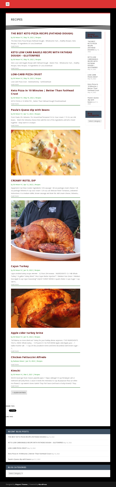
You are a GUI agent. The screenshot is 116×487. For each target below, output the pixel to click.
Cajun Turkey (20, 266)
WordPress (43, 484)
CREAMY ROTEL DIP (23, 180)
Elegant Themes (21, 484)
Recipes (38, 37)
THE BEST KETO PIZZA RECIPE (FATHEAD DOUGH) (42, 33)
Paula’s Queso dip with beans (30, 109)
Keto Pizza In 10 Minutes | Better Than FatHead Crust (42, 92)
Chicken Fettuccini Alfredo (28, 357)
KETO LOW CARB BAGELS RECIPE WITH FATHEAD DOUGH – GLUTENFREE (41, 53)
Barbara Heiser (18, 361)
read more (15, 46)
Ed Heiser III (17, 374)
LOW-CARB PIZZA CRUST (26, 74)
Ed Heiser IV (17, 37)
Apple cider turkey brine (27, 332)
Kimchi (15, 370)
